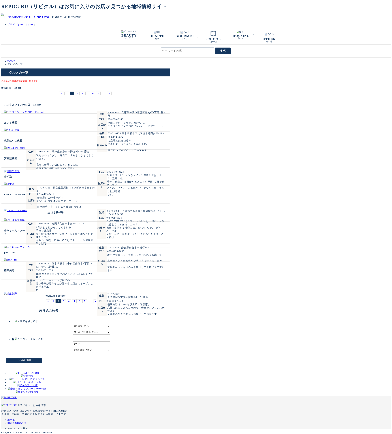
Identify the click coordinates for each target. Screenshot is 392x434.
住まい (241, 36)
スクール (213, 40)
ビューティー (129, 36)
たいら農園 (10, 122)
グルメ (184, 37)
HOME (11, 61)
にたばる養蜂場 (54, 212)
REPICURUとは (16, 423)
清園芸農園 (10, 158)
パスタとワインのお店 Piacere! (23, 104)
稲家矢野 (9, 270)
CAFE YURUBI (14, 194)
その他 (269, 40)
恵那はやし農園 (13, 140)
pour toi (9, 252)
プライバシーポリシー (20, 24)
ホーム (11, 419)
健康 (157, 37)
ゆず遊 (8, 176)
